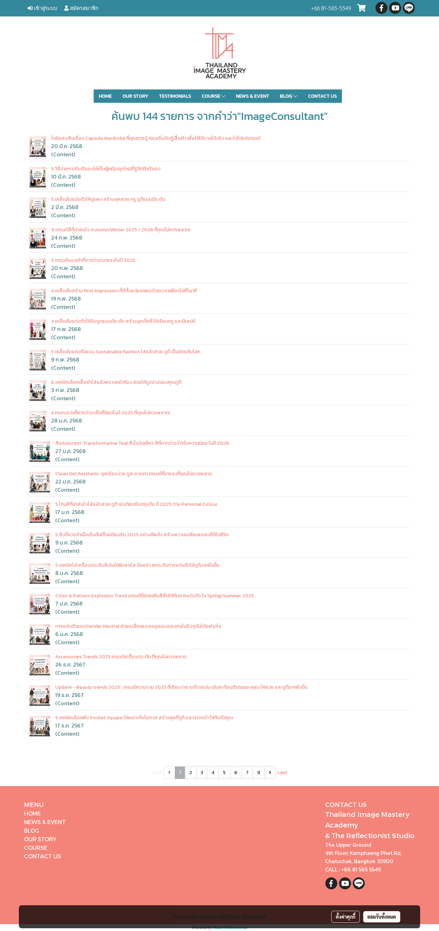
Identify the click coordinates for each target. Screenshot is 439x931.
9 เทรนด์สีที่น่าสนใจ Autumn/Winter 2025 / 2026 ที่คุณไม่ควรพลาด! (120, 229)
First (157, 772)
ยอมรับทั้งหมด (381, 917)
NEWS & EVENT (252, 96)
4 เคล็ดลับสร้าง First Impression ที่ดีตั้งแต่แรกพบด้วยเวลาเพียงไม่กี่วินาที (124, 290)
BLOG (286, 96)
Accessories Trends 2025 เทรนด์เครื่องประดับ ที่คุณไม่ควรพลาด (121, 656)
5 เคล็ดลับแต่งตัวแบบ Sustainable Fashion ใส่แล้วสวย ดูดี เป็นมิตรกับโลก (125, 351)
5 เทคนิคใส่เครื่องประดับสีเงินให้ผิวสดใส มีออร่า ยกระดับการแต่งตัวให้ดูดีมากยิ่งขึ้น (137, 565)
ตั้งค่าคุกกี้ (345, 917)
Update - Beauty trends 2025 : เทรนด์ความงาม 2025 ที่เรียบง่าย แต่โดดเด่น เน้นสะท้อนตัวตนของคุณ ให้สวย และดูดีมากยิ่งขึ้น (181, 687)
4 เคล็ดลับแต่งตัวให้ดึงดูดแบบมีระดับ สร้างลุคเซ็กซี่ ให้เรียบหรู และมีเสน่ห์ (123, 321)
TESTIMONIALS (175, 96)
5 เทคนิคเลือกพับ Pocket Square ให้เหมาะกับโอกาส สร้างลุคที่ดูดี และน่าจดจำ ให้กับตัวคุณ (144, 717)
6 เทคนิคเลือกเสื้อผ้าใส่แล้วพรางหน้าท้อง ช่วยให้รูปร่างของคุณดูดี (116, 382)
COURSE (211, 96)
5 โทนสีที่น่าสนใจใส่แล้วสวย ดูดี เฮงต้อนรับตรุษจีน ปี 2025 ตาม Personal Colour (136, 504)
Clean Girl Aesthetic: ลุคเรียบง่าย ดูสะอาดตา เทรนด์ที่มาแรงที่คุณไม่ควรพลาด (133, 473)
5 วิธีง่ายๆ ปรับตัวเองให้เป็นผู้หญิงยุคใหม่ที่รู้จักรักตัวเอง (106, 168)
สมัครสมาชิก (83, 8)
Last (282, 772)
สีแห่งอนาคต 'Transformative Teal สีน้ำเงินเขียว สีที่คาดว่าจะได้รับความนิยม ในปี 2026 (142, 443)
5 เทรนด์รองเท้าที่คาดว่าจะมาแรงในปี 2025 (93, 260)
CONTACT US (322, 96)
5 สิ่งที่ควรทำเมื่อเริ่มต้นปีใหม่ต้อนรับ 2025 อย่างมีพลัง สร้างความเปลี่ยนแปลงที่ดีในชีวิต (141, 534)
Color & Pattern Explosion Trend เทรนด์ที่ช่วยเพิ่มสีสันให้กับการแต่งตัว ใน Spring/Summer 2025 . (155, 595)
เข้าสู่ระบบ (45, 8)
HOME (105, 96)
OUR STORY (135, 96)
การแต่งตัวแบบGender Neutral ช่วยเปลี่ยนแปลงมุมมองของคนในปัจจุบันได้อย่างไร (138, 626)
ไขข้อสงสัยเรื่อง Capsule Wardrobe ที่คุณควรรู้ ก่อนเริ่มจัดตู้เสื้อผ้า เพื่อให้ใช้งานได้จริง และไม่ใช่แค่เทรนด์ (155, 138)
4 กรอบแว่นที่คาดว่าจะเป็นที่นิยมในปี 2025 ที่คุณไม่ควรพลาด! (110, 412)
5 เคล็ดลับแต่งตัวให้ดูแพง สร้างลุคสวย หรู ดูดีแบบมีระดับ (108, 199)
